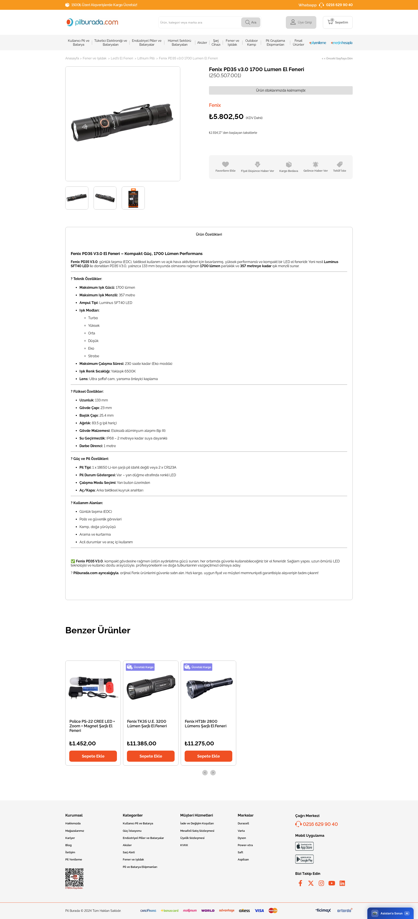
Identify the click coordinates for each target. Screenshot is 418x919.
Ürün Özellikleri (209, 234)
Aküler (127, 845)
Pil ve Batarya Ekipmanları (140, 867)
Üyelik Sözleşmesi (192, 838)
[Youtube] (332, 883)
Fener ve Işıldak (133, 859)
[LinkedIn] (342, 883)
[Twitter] (311, 883)
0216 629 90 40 (339, 5)
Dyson (242, 838)
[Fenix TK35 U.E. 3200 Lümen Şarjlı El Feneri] (151, 688)
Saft (240, 852)
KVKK (184, 845)
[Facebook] (300, 883)
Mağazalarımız (74, 830)
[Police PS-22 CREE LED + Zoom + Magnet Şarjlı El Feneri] (93, 688)
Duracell (243, 823)
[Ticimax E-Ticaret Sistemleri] (323, 911)
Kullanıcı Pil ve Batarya (138, 823)
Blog (68, 845)
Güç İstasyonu (132, 830)
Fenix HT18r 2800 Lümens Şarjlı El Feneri (205, 723)
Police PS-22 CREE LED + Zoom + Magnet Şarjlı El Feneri (92, 726)
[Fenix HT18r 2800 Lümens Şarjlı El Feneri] (208, 688)
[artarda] (345, 911)
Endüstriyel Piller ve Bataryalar (143, 838)
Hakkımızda (73, 823)
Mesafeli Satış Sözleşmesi (197, 830)
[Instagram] (321, 883)
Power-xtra (245, 845)
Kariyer (70, 838)
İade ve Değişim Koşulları (197, 823)
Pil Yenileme (73, 859)
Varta (241, 830)
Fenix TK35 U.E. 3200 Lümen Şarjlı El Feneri (147, 723)
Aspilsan (243, 859)
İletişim (70, 852)
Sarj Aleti (129, 852)
